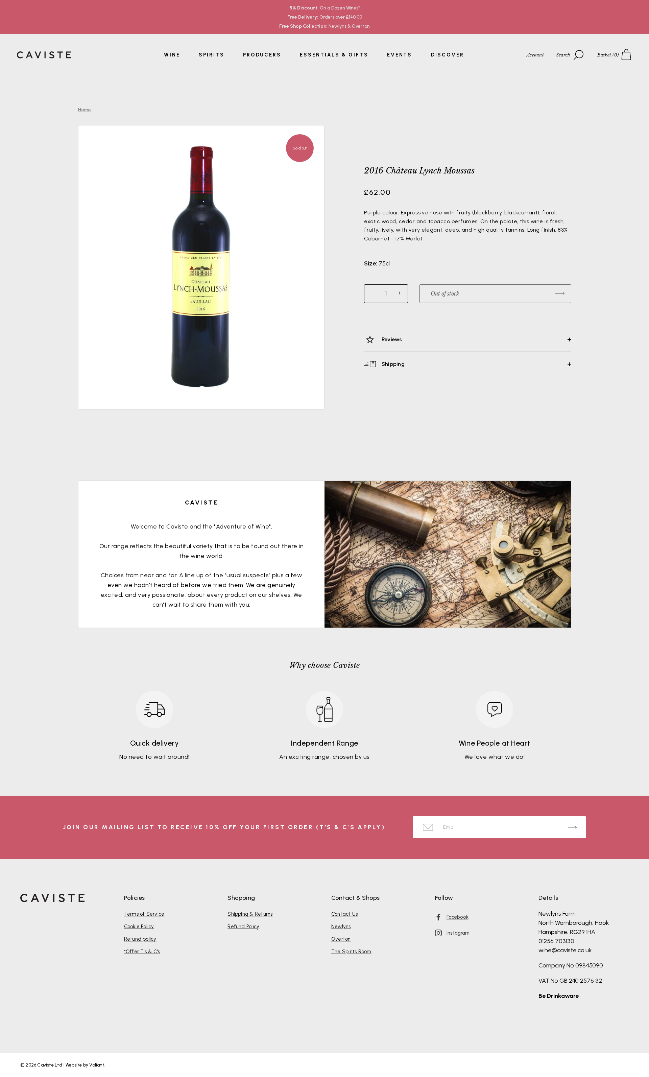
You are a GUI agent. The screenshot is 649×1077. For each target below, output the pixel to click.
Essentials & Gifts (334, 55)
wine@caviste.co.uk (565, 950)
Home (84, 110)
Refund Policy (243, 926)
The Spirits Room (351, 952)
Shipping (392, 363)
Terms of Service (144, 914)
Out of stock (445, 293)
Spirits (211, 55)
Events (399, 55)
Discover (447, 55)
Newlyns (341, 926)
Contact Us (344, 914)
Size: (370, 263)
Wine (172, 55)
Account (535, 55)
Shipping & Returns (249, 914)
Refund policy (140, 939)
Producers (262, 55)
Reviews (391, 339)
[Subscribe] (572, 827)
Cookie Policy (139, 926)
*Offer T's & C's (142, 952)
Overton (341, 939)
